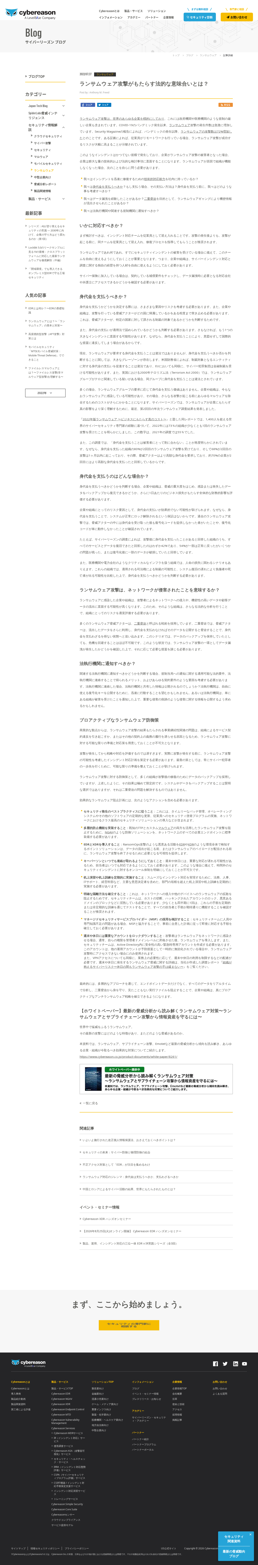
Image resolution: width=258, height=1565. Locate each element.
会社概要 (177, 1393)
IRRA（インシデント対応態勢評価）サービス (70, 1468)
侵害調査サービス (63, 1446)
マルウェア (41, 156)
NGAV (109, 832)
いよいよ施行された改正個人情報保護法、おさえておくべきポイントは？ (129, 1140)
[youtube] (244, 1363)
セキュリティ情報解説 (42, 127)
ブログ (135, 1388)
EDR (182, 844)
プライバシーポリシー (77, 1548)
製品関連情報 (42, 191)
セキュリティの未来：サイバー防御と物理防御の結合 (116, 1152)
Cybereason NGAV (61, 1399)
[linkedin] (235, 1363)
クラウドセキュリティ (48, 136)
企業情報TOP (179, 1388)
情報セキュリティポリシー (45, 1548)
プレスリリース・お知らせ (146, 1399)
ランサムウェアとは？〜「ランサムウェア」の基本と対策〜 (46, 323)
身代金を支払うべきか (108, 187)
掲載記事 (177, 1420)
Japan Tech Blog (38, 106)
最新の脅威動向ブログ (234, 1553)
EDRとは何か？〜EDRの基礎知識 (46, 310)
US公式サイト (168, 1548)
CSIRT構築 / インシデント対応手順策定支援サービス (69, 1484)
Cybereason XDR (60, 1404)
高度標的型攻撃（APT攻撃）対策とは (46, 336)
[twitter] (225, 1363)
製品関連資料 (18, 1404)
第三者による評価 (20, 1409)
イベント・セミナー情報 (145, 1393)
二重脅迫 (150, 199)
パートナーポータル (143, 1449)
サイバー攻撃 (42, 143)
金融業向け (98, 1393)
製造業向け (98, 1388)
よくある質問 (220, 1393)
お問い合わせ (238, 17)
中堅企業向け (42, 177)
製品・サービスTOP (62, 1388)
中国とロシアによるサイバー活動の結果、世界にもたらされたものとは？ (129, 1189)
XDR (191, 844)
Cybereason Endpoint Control (67, 1409)
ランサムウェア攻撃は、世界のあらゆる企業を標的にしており (122, 118)
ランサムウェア (44, 170)
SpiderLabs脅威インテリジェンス (42, 115)
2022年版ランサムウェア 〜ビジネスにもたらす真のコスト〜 (124, 419)
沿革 (174, 1399)
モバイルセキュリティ (48, 163)
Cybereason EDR (60, 1393)
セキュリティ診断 (201, 17)
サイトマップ (18, 1548)
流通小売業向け (100, 1399)
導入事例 (16, 1393)
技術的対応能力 (154, 179)
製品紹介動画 (18, 1399)
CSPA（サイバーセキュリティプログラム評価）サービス (69, 1476)
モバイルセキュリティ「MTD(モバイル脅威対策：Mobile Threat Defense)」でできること (46, 353)
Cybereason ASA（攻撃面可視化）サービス (69, 1452)
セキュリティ (42, 150)
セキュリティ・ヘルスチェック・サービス (69, 1460)
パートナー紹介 (140, 1439)
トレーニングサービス (66, 1499)
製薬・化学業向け (101, 1414)
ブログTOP (36, 76)
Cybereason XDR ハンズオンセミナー (107, 1219)
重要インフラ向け (101, 1409)
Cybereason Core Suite (64, 1509)
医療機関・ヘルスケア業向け (107, 1420)
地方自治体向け (100, 1425)
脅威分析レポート (45, 184)
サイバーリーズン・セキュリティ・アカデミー (149, 1419)
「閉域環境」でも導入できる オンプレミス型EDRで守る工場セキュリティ (46, 273)
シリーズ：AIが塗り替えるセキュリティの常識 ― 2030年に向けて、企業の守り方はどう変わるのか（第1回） (46, 232)
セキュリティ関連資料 (234, 1538)
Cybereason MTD (61, 1414)
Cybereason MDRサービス (68, 1433)
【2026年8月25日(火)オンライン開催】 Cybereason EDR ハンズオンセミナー (132, 1231)
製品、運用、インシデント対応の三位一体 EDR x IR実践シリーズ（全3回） (130, 1243)
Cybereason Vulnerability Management (65, 1421)
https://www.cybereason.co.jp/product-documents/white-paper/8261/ (128, 1057)
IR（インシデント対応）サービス (69, 1439)
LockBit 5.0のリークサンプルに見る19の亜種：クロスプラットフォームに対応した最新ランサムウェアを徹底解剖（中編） (46, 254)
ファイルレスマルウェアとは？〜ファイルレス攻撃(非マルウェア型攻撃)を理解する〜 (45, 372)
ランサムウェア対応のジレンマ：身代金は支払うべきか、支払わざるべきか (131, 1177)
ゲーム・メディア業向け (105, 1404)
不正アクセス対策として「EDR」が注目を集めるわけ (116, 1164)
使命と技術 (178, 1404)
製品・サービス (39, 199)
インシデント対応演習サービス (69, 1492)
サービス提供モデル (62, 1525)
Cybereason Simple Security (67, 1504)
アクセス (177, 1409)
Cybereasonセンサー (63, 1514)
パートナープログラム (144, 1444)
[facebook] (215, 1363)
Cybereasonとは (20, 1388)
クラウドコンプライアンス (65, 1520)
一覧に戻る (90, 1103)
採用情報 (177, 1414)
